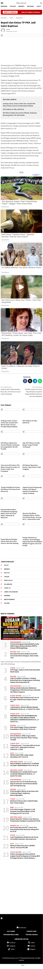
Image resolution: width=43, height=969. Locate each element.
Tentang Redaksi (31, 935)
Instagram (12, 946)
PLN (18, 825)
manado (7, 569)
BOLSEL (20, 817)
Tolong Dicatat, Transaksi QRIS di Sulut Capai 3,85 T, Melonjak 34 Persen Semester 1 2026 (25, 747)
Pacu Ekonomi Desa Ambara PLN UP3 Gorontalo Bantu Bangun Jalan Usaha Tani (24, 656)
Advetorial (13, 761)
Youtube (32, 946)
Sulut (18, 652)
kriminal (7, 596)
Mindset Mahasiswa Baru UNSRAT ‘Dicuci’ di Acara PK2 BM (22, 847)
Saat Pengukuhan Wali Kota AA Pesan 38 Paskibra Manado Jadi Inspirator (24, 838)
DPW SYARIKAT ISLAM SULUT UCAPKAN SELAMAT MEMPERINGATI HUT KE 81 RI (24, 764)
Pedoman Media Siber (11, 935)
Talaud (6, 577)
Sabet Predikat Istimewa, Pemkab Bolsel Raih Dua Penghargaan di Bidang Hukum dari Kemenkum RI (25, 680)
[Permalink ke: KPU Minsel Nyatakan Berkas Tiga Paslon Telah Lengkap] (32, 458)
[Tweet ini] (30, 381)
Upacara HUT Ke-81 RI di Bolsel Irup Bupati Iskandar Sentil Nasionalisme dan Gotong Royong (23, 784)
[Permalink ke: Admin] (3, 30)
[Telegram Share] (35, 381)
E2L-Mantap (8, 584)
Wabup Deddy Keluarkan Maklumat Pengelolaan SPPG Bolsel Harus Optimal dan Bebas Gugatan (25, 690)
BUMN (12, 807)
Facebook (12, 943)
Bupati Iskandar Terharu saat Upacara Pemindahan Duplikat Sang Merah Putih (25, 820)
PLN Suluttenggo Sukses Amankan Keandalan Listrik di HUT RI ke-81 (23, 728)
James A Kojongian (11, 592)
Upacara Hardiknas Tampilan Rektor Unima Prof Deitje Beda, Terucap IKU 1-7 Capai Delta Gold (32, 516)
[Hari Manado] (21, 3)
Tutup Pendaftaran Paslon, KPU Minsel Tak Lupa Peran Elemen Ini (10, 489)
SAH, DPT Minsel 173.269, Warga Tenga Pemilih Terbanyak (31, 445)
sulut (6, 565)
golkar (6, 603)
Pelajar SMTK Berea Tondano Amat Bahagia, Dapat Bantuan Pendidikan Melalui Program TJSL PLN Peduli (32, 542)
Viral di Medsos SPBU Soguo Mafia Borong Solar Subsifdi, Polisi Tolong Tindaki (24, 738)
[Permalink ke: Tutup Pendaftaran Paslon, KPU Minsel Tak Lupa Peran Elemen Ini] (10, 480)
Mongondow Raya (15, 642)
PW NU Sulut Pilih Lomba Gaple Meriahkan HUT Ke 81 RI (21, 756)
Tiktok (12, 949)
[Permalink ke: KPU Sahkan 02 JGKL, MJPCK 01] (32, 413)
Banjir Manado (9, 599)
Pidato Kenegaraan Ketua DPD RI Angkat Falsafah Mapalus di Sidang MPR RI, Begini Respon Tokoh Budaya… (25, 856)
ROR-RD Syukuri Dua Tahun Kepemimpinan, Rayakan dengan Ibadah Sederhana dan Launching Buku (33, 391)
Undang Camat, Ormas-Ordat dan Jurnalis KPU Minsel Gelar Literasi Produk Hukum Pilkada (9, 424)
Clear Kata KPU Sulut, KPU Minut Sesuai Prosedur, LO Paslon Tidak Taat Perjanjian (10, 468)
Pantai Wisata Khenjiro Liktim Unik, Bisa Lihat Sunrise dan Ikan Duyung (9, 541)
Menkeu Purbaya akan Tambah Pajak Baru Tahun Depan (24, 802)
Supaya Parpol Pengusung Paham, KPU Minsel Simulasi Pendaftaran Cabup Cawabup (32, 490)
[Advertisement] (21, 884)
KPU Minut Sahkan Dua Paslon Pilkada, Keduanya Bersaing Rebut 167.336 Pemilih (10, 446)
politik (7, 573)
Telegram (32, 949)
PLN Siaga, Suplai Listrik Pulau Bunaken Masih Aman (25, 671)
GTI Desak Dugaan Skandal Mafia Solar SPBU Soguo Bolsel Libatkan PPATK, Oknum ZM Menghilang (24, 646)
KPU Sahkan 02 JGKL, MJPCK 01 (13, 109)
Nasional (13, 652)
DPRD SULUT (8, 580)
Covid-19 (7, 588)
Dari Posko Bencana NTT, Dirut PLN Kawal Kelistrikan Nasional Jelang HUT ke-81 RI (24, 829)
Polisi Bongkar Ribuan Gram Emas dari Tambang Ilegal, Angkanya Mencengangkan (24, 793)
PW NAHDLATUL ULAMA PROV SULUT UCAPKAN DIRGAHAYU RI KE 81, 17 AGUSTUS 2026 (23, 774)
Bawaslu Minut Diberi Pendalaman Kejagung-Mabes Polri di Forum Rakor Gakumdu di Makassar (9, 513)
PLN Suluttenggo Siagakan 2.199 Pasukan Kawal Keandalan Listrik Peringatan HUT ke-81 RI (22, 811)
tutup (22, 965)
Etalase (12, 668)
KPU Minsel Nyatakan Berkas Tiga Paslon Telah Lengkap (32, 467)
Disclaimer (11, 931)
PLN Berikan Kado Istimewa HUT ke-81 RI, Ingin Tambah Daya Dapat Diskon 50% (24, 700)
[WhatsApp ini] (40, 381)
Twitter (33, 943)
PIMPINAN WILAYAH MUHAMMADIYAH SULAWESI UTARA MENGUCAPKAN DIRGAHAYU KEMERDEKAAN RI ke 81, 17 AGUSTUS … (24, 719)
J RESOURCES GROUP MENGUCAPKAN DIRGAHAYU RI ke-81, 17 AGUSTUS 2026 (24, 708)
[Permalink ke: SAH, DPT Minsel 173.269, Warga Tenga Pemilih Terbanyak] (32, 435)
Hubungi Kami (31, 931)
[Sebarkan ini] (25, 381)
